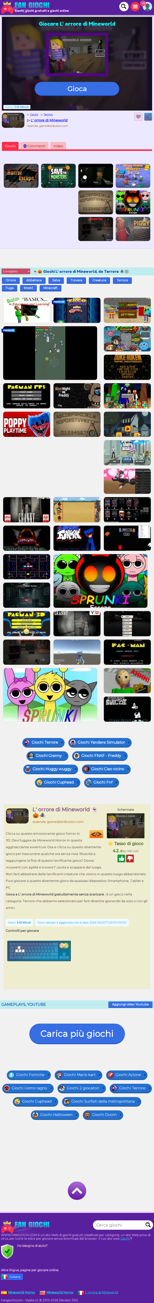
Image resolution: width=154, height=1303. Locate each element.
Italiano (15, 1277)
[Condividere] (148, 117)
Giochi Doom (104, 1114)
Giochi (10, 146)
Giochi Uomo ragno (29, 1088)
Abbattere (34, 280)
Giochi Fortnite (30, 1074)
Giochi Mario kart (80, 1074)
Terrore (122, 280)
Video (58, 146)
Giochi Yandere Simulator (101, 742)
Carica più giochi (77, 1033)
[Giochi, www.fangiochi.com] (26, 7)
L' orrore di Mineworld (101, 1292)
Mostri (28, 288)
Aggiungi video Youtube (130, 1004)
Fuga (10, 288)
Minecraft (50, 288)
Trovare (76, 280)
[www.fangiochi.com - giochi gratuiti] (26, 1226)
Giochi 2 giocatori (83, 1088)
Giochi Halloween (56, 1114)
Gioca (77, 89)
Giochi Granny (49, 755)
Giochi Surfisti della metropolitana (103, 1101)
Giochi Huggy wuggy (52, 769)
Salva (56, 280)
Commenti (35, 146)
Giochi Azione (128, 1074)
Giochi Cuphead (59, 782)
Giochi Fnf (103, 782)
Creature (99, 280)
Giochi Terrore (45, 742)
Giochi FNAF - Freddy (101, 755)
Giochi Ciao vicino (107, 769)
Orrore (11, 280)
